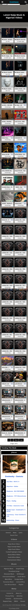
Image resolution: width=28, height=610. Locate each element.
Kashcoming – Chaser (13, 520)
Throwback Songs (14, 571)
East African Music (10, 584)
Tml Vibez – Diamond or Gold (15, 506)
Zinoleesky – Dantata (14, 476)
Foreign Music (19, 579)
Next (16, 440)
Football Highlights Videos (14, 552)
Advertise (19, 596)
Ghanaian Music (9, 574)
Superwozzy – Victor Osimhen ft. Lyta (16, 515)
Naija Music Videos (14, 544)
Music (14, 452)
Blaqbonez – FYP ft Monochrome (16, 496)
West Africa (8, 579)
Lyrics (20, 532)
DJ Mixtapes (20, 574)
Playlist (21, 584)
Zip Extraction (18, 598)
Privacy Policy (10, 596)
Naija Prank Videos (14, 549)
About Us (19, 593)
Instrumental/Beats (9, 576)
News (14, 532)
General (8, 532)
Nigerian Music (8, 569)
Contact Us (9, 593)
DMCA (16, 601)
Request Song (7, 601)
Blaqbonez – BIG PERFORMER (15, 491)
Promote (8, 598)
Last (21, 440)
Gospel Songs (20, 569)
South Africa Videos (14, 557)
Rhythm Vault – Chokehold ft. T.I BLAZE (16, 510)
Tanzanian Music (8, 582)
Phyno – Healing (11, 501)
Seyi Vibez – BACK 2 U (13, 481)
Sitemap (18, 605)
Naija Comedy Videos (14, 547)
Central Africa (20, 582)
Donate (22, 601)
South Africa (21, 576)
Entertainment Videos (14, 560)
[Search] (25, 2)
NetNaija (23, 605)
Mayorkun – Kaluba (12, 486)
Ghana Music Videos (14, 554)
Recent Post (14, 535)
